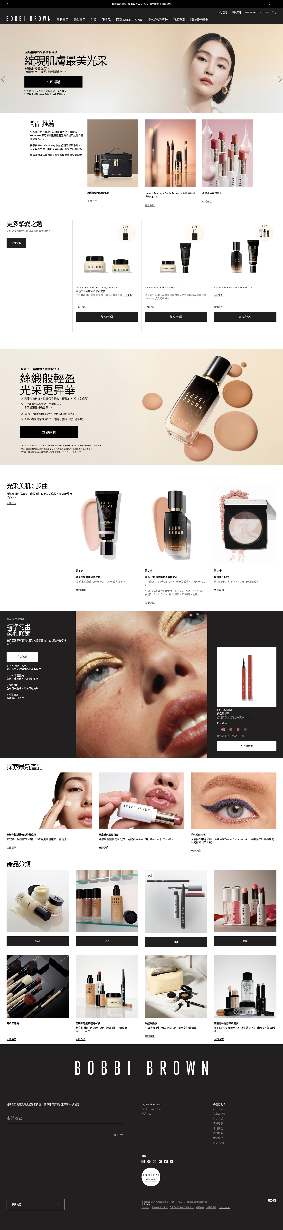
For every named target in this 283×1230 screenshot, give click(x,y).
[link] (274, 12)
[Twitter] (154, 1161)
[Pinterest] (160, 1161)
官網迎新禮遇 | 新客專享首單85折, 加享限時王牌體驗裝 (141, 4)
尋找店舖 (236, 12)
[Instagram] (143, 1161)
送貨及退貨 (219, 1113)
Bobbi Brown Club (152, 1108)
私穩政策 (200, 1207)
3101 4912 (218, 1142)
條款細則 (145, 1207)
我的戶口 (146, 1113)
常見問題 (218, 1128)
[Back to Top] (271, 1222)
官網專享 (218, 1123)
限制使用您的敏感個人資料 (182, 1207)
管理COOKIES (224, 1207)
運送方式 (218, 1118)
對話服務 (218, 1137)
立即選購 (22, 656)
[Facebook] (149, 1161)
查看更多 (127, 295)
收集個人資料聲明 (160, 1207)
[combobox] (36, 1204)
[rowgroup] (141, 807)
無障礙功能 (211, 1207)
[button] (129, 19)
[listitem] (107, 276)
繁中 (143, 1204)
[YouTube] (171, 1161)
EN (148, 1204)
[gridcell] (223, 729)
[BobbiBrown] (28, 18)
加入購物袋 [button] (107, 316)
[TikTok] (166, 1161)
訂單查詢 (218, 1108)
